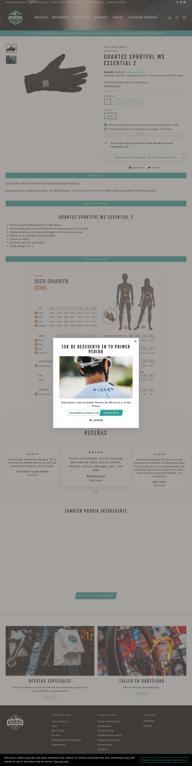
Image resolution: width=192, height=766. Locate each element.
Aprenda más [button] (61, 761)
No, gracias (96, 419)
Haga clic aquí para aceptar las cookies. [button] (164, 760)
